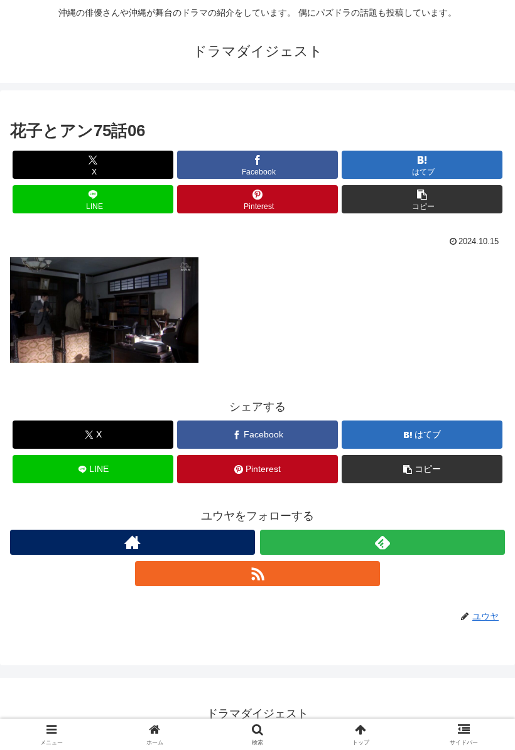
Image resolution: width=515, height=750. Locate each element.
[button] (422, 199)
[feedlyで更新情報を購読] (382, 542)
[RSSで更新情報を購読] (257, 573)
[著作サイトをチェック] (132, 542)
